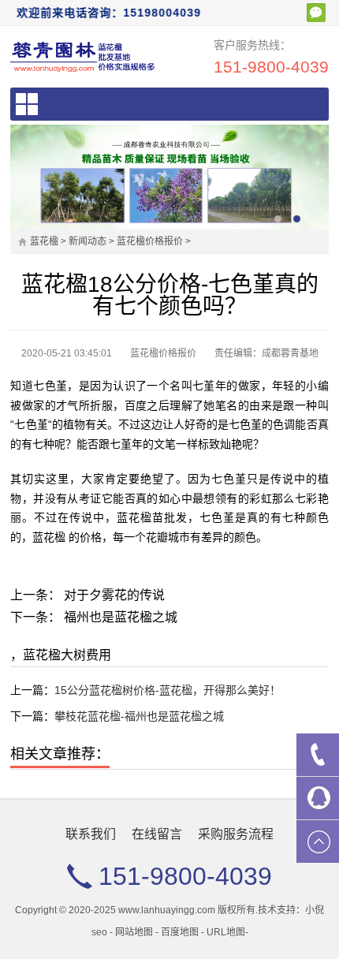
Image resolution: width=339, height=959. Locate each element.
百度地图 (180, 932)
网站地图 (134, 932)
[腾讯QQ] (317, 798)
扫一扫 (316, 12)
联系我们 (90, 834)
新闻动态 (87, 241)
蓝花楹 (44, 241)
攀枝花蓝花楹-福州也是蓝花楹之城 (139, 716)
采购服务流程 (236, 834)
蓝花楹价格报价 (150, 241)
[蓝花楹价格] (82, 56)
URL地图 (226, 932)
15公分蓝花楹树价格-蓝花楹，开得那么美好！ (167, 690)
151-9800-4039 (271, 67)
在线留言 (157, 834)
